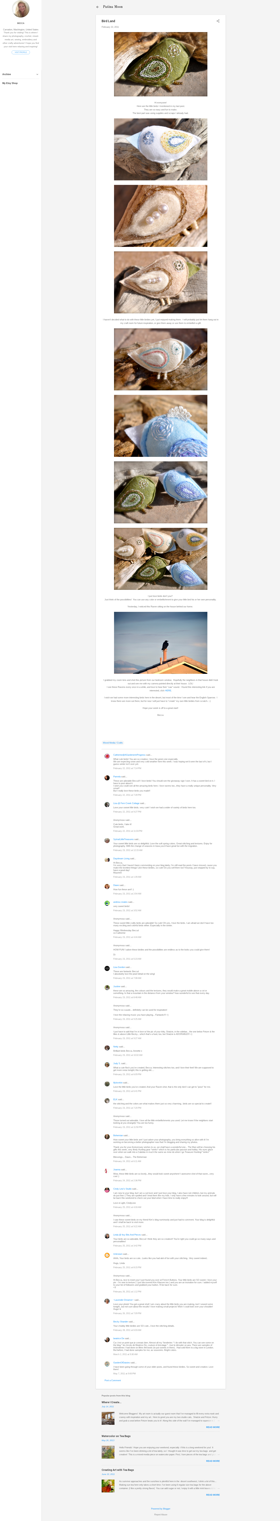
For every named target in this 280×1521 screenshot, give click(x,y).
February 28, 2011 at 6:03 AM (127, 1330)
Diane (116, 885)
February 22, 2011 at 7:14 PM (127, 768)
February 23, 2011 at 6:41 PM (127, 1091)
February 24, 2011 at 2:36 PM (127, 1180)
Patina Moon (113, 7)
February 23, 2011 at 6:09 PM (127, 1074)
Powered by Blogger (160, 1508)
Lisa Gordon (119, 967)
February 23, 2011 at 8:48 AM (127, 997)
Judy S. (117, 1063)
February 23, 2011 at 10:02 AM (127, 1055)
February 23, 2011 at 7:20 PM (127, 1108)
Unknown (117, 1254)
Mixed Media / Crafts (113, 742)
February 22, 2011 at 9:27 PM (127, 811)
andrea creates (120, 902)
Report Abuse (160, 1514)
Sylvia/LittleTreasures (123, 839)
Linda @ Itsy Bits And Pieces (127, 1234)
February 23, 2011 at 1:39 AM (127, 877)
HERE (168, 690)
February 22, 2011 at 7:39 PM (127, 795)
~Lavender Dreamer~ (123, 1300)
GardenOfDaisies (121, 1362)
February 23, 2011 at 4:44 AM (127, 937)
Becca (20, 23)
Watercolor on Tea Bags (116, 1436)
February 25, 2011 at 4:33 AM (127, 1207)
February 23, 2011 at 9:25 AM (127, 1019)
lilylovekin (118, 1082)
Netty (115, 1046)
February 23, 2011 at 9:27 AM (127, 1038)
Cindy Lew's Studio (122, 1189)
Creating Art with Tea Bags (118, 1469)
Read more (213, 1427)
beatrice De (118, 1338)
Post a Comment (113, 1380)
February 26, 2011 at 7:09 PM (127, 1313)
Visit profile (21, 52)
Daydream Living (121, 858)
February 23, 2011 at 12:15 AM (127, 850)
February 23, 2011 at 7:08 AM (127, 978)
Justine (116, 986)
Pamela (117, 776)
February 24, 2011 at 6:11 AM (127, 1161)
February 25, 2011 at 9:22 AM (127, 1226)
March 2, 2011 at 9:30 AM (125, 1354)
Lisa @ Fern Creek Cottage (126, 803)
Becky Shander (120, 1321)
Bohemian (118, 1135)
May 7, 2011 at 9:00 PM (124, 1373)
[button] (218, 21)
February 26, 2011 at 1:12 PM (127, 1291)
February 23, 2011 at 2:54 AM (127, 893)
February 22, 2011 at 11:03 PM (127, 831)
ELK (115, 1099)
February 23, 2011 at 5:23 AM (127, 959)
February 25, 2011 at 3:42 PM (127, 1245)
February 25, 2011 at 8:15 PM (127, 1267)
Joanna (116, 1169)
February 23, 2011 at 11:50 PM (127, 1127)
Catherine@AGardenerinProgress (129, 755)
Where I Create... (111, 1402)
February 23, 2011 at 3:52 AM (127, 910)
